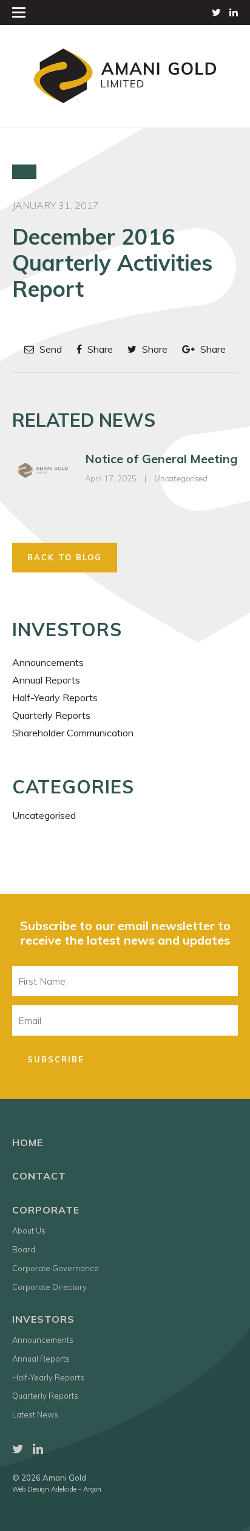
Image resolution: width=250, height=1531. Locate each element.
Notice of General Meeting (161, 458)
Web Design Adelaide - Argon (56, 1489)
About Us (29, 1230)
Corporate (45, 1210)
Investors (43, 1319)
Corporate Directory (49, 1287)
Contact (39, 1176)
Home (27, 1142)
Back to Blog (64, 557)
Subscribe (55, 1059)
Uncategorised (181, 478)
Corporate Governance (55, 1268)
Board (23, 1249)
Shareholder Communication (72, 733)
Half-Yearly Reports (55, 697)
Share (99, 349)
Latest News (35, 1414)
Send (49, 349)
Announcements (48, 662)
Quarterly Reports (51, 715)
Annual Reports (46, 680)
